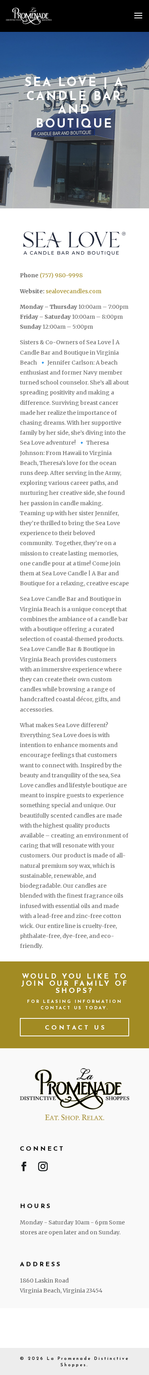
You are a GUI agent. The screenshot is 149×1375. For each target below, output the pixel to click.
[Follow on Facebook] (24, 1168)
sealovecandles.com (73, 291)
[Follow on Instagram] (43, 1168)
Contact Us (75, 1028)
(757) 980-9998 (61, 275)
